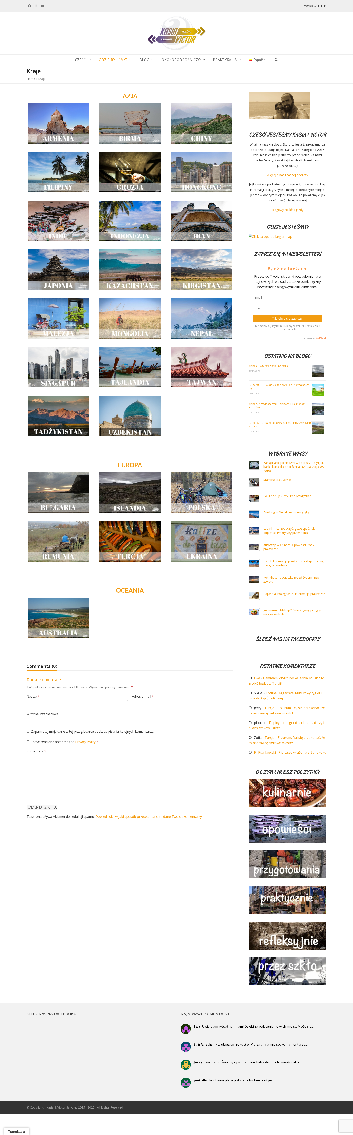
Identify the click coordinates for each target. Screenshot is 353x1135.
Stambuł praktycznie (277, 480)
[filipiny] (58, 172)
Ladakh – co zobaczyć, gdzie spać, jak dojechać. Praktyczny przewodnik (289, 531)
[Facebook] (29, 6)
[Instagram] (36, 6)
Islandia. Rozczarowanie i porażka (268, 366)
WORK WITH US (315, 6)
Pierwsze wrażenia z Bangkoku (302, 752)
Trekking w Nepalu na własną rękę (286, 512)
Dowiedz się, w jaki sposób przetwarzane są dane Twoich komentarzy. (148, 816)
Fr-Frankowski (265, 752)
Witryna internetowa (42, 714)
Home (31, 79)
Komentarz (36, 751)
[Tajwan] (201, 367)
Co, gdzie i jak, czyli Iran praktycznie (287, 496)
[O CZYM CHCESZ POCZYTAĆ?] (287, 806)
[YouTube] (43, 6)
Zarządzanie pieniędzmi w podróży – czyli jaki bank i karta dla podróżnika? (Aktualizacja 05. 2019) (293, 467)
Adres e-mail (143, 696)
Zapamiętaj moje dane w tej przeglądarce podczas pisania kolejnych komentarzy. (92, 731)
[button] (276, 60)
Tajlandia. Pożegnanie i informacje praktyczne (294, 594)
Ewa (257, 678)
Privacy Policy (85, 742)
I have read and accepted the (64, 742)
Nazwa (33, 696)
